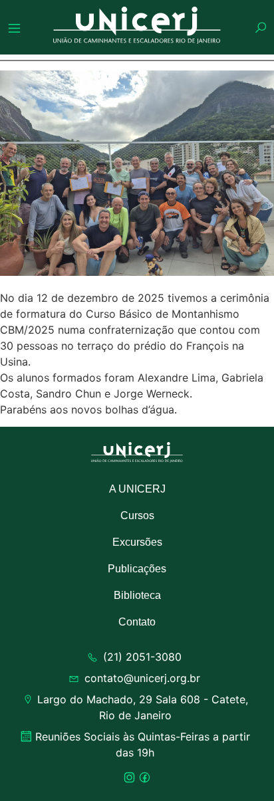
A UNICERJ (137, 489)
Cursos (137, 515)
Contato (137, 622)
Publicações (137, 568)
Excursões (137, 542)
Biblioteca (137, 595)
